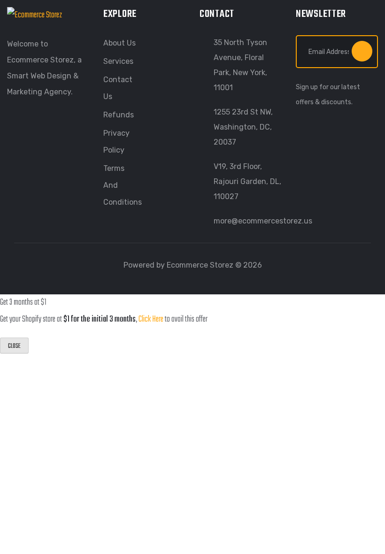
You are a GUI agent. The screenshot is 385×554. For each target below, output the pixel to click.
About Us (119, 42)
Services (118, 61)
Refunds (118, 114)
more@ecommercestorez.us (263, 220)
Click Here (151, 319)
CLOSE (14, 346)
